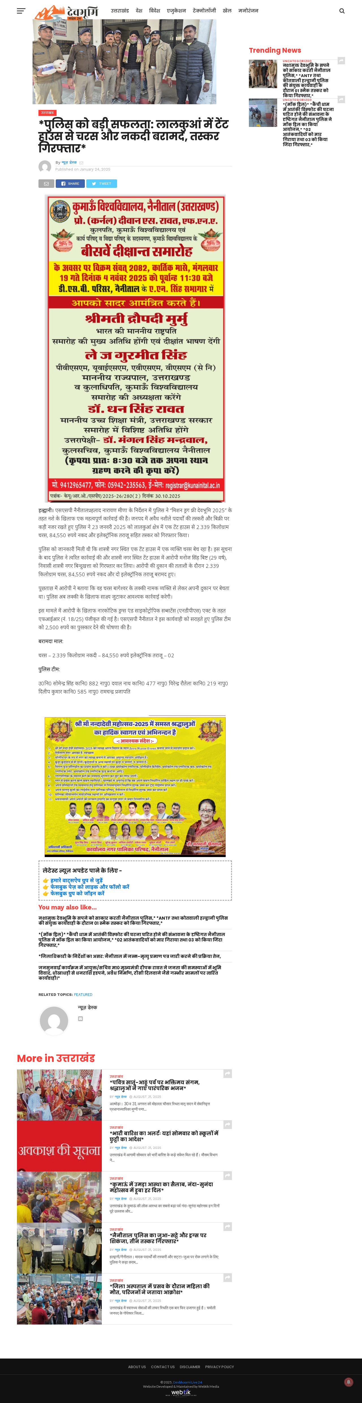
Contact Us (163, 1366)
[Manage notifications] (348, 1382)
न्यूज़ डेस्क (69, 162)
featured (83, 994)
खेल (227, 11)
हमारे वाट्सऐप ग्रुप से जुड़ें (77, 880)
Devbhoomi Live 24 (187, 1382)
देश (139, 11)
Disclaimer (190, 1366)
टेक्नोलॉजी (204, 11)
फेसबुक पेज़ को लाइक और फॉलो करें (90, 886)
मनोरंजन (248, 11)
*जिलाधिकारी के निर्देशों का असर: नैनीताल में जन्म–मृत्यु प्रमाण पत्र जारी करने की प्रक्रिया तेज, (129, 956)
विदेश (154, 11)
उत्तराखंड (120, 11)
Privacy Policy (219, 1366)
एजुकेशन (176, 11)
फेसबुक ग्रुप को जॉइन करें (77, 893)
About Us (137, 1366)
